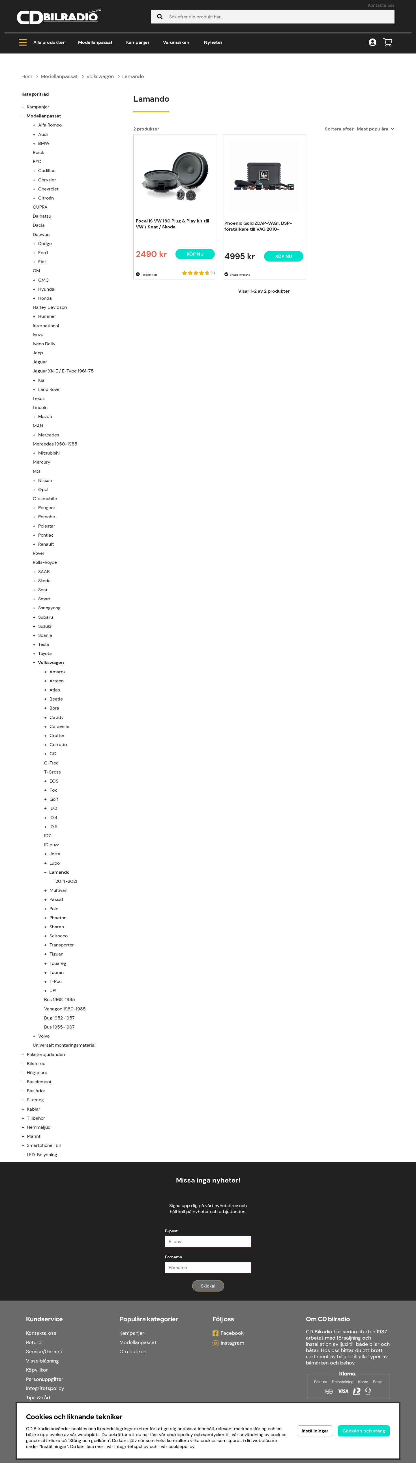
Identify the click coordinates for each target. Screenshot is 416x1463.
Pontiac (46, 535)
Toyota (45, 653)
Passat (56, 899)
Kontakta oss (381, 5)
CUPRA (40, 207)
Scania (45, 635)
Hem (27, 76)
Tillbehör (36, 1118)
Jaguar (40, 362)
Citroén (46, 198)
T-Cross (52, 772)
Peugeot (46, 508)
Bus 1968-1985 (59, 1000)
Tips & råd (38, 1398)
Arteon (57, 681)
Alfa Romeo (50, 125)
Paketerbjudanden (46, 1054)
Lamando (133, 76)
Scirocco (59, 936)
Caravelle (59, 726)
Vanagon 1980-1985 (65, 1009)
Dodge (45, 244)
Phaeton (58, 918)
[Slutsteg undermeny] (26, 1100)
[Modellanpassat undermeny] (26, 116)
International (46, 326)
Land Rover (49, 389)
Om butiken (132, 1351)
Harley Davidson (50, 307)
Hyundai (46, 289)
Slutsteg (35, 1100)
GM (36, 271)
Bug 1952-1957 (59, 1018)
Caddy (57, 717)
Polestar (46, 526)
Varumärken (176, 42)
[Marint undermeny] (26, 1136)
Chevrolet (48, 189)
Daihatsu (42, 216)
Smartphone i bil (44, 1145)
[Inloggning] (372, 42)
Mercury (41, 462)
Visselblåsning (42, 1361)
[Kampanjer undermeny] (26, 107)
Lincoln (40, 407)
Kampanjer (137, 42)
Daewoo (41, 234)
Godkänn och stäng (363, 1431)
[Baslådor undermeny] (26, 1091)
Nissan (45, 480)
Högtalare (37, 1073)
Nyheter (213, 42)
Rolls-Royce (45, 562)
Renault (46, 544)
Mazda (45, 416)
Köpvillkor (37, 1370)
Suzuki (44, 626)
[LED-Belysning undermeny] (26, 1155)
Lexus (39, 398)
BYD (37, 161)
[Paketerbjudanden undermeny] (26, 1054)
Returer (34, 1342)
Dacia (39, 225)
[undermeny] (37, 125)
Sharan (57, 927)
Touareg (58, 963)
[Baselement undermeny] (26, 1082)
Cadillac (46, 170)
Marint (33, 1136)
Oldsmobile (45, 499)
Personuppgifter (44, 1379)
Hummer (47, 316)
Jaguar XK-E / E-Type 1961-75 (63, 371)
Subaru (45, 617)
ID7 (47, 836)
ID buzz (51, 845)
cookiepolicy (181, 1446)
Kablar (33, 1109)
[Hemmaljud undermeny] (26, 1127)
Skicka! (208, 1286)
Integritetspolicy (45, 1388)
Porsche (46, 517)
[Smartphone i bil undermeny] (26, 1145)
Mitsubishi (49, 453)
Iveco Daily (44, 344)
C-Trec (51, 763)
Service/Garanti (44, 1351)
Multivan (58, 890)
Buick (38, 152)
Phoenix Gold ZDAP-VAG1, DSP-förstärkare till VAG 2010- (258, 226)
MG (36, 471)
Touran (57, 972)
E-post (171, 1230)
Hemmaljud (39, 1127)
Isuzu (38, 335)
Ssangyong (49, 608)
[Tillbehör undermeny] (26, 1118)
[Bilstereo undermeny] (26, 1063)
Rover (38, 553)
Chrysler (47, 180)
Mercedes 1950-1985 (55, 444)
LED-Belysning (42, 1155)
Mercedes (48, 435)
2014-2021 (66, 881)
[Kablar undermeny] (26, 1109)
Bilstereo (36, 1063)
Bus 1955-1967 (59, 1027)
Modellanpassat (95, 42)
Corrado (58, 744)
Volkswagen (100, 76)
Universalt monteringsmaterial (64, 1045)
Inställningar (315, 1431)
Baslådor (36, 1091)
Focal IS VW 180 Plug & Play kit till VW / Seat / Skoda (172, 224)
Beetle (56, 699)
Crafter (57, 735)
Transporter (62, 945)
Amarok (58, 672)
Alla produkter (49, 42)
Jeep (38, 353)
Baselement (39, 1082)
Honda (45, 298)
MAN (38, 426)
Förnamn (173, 1256)
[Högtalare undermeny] (26, 1073)
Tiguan (56, 954)
